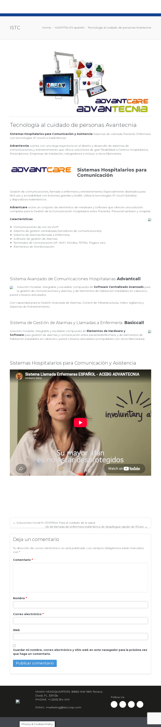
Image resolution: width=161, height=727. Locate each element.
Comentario (23, 560)
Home (46, 27)
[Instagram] (122, 704)
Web (16, 630)
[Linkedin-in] (131, 704)
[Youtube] (140, 704)
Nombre (20, 598)
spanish (79, 27)
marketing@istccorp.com (63, 707)
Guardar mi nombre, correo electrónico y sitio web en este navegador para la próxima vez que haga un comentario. (80, 652)
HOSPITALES (64, 27)
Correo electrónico (28, 614)
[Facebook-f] (114, 704)
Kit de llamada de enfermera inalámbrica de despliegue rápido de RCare (96, 526)
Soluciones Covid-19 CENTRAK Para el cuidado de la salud (54, 522)
